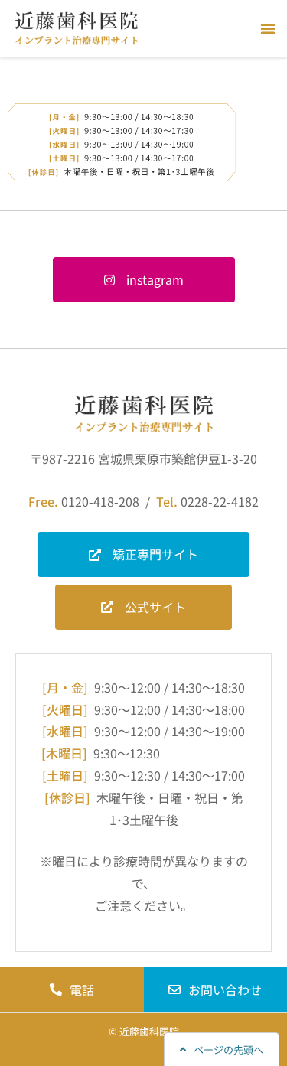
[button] (267, 28)
